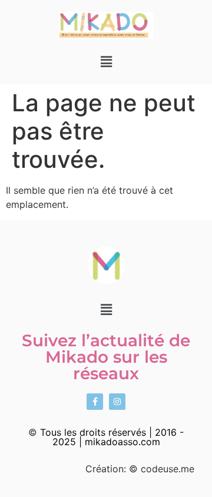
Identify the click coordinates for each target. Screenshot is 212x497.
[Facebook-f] (95, 401)
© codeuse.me (161, 469)
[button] (106, 61)
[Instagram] (117, 401)
